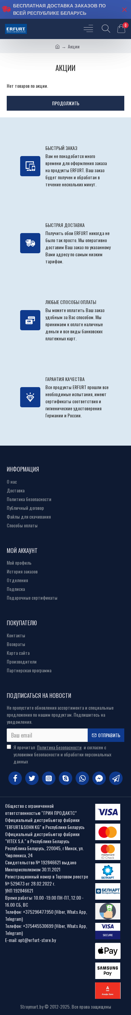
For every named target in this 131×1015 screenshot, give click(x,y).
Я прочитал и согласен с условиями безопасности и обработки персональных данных (62, 754)
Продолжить (65, 103)
